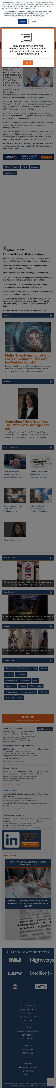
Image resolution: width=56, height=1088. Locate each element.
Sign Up (28, 63)
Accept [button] (22, 21)
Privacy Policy (31, 8)
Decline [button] (33, 21)
